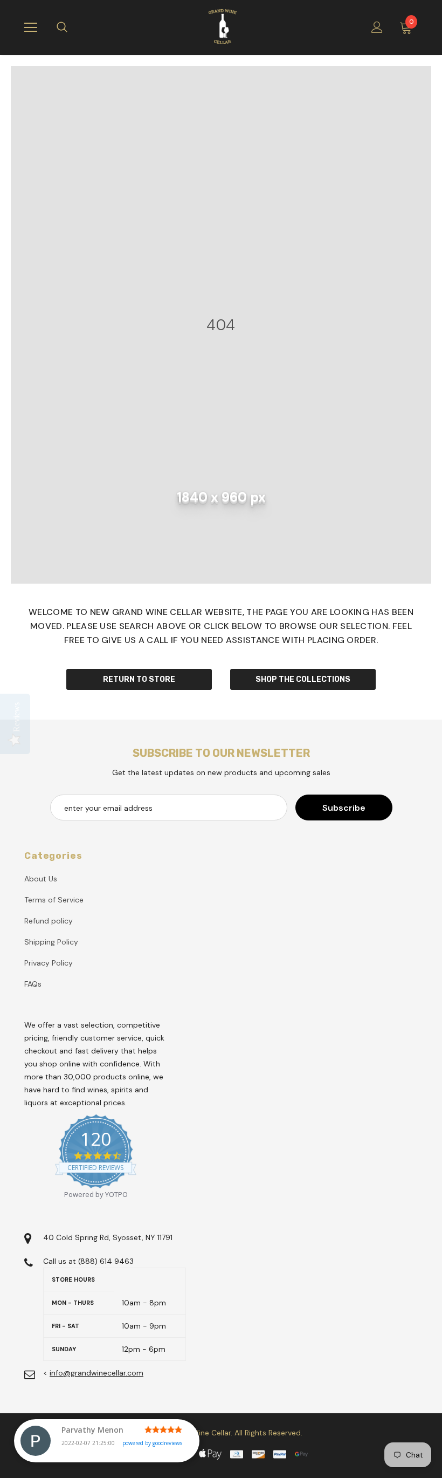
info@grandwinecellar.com (96, 1373)
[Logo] (223, 27)
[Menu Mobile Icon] (30, 27)
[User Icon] (377, 27)
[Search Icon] (73, 27)
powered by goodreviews (152, 1443)
